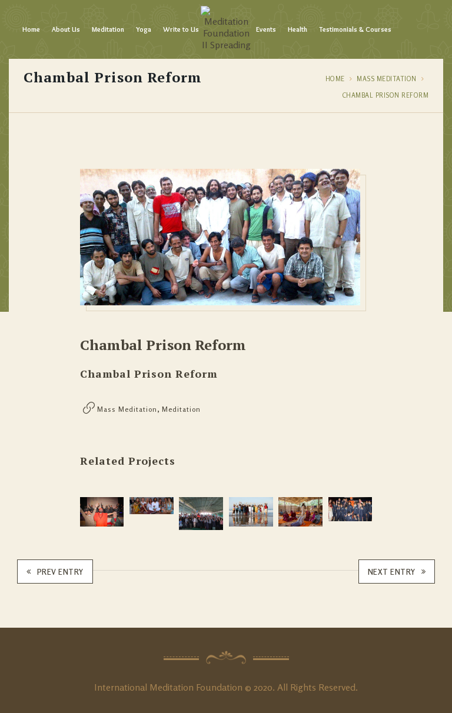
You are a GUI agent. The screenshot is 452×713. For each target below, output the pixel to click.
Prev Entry (60, 572)
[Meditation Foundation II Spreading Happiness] (226, 29)
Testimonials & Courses (355, 29)
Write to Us (181, 29)
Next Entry (392, 572)
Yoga (143, 29)
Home (31, 29)
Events (266, 29)
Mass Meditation (387, 79)
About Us (66, 29)
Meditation (108, 29)
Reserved (336, 687)
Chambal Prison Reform (386, 95)
